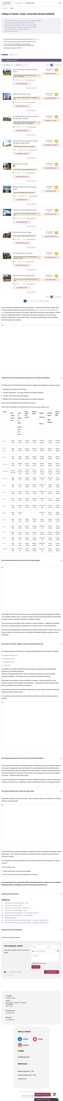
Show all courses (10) (31, 88)
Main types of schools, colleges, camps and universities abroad (20, 25)
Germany (5, 478)
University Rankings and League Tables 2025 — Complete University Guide (26, 922)
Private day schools (9, 658)
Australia (5, 464)
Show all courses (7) (31, 110)
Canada (4, 457)
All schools (35, 1091)
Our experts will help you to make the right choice (17, 29)
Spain (4, 492)
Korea (4, 543)
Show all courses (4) (31, 204)
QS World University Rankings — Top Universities (19, 915)
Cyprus (4, 537)
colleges (41, 310)
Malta (4, 513)
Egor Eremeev (36, 39)
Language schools (8, 662)
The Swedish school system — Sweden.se (17, 908)
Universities (6, 665)
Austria (4, 506)
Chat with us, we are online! (43, 1099)
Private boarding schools (10, 655)
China (4, 526)
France (4, 485)
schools (36, 310)
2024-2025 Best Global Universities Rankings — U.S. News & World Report (26, 920)
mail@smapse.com (24, 1057)
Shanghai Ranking (10, 918)
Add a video (36, 966)
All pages (41, 1091)
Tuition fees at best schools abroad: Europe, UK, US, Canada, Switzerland (23, 20)
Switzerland (5, 471)
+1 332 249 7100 (29, 3)
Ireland (4, 520)
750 (41, 301)
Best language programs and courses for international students (21, 27)
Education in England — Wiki (13, 905)
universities (47, 310)
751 (44, 301)
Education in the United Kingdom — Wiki (16, 903)
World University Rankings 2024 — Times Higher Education (22, 913)
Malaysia (5, 548)
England (4, 441)
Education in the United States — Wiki (15, 910)
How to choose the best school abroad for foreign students (19, 23)
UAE (4, 532)
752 (47, 301)
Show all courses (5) (31, 180)
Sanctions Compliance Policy (26, 1091)
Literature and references (11, 31)
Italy (4, 499)
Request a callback (42, 1094)
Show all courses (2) (31, 157)
